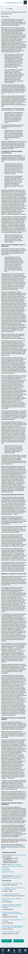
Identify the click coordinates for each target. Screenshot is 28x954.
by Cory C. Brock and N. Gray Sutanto (13, 926)
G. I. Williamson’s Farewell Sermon (11, 894)
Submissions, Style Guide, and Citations (12, 866)
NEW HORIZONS (14, 952)
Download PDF (6, 940)
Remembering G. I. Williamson (11, 878)
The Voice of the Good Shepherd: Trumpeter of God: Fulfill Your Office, (11, 913)
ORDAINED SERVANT (19, 952)
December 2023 (18, 876)
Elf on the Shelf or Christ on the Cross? (12, 883)
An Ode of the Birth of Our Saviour (11, 932)
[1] (22, 913)
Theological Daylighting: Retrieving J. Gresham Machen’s (12, 906)
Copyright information (8, 872)
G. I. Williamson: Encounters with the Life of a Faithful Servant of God (13, 888)
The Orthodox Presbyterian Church (14, 2)
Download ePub (18, 940)
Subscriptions (5, 868)
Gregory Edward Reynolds (19, 855)
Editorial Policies (6, 870)
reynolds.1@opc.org (16, 864)
